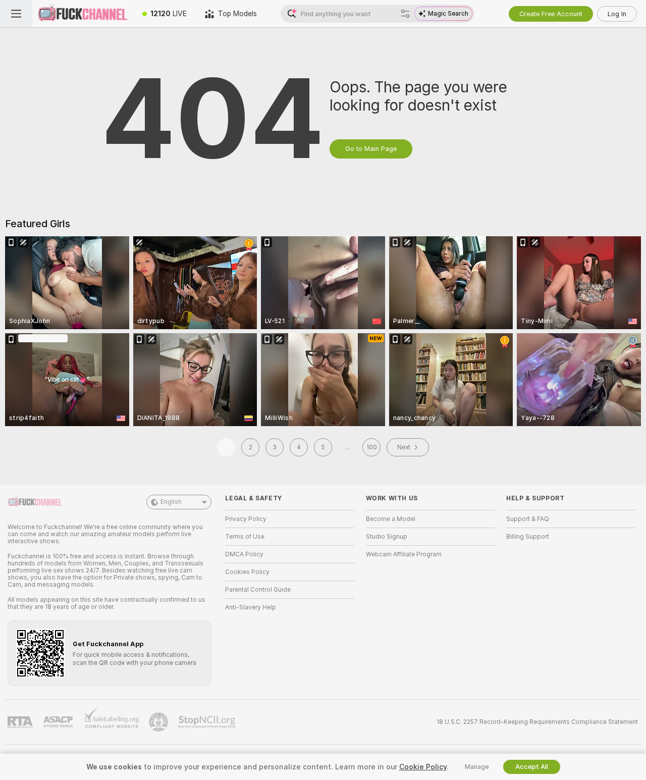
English (171, 501)
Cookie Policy (423, 767)
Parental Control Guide (258, 589)
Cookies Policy (247, 572)
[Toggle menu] (16, 13)
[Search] (405, 14)
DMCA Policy (244, 554)
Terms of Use (244, 536)
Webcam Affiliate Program (404, 554)
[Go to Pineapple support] (159, 722)
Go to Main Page (371, 148)
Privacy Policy (245, 519)
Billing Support (527, 536)
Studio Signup (386, 536)
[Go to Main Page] (82, 13)
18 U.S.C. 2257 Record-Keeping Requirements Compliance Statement (537, 721)
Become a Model (390, 519)
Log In (617, 14)
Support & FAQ (527, 519)
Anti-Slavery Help (250, 607)
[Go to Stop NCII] (208, 722)
